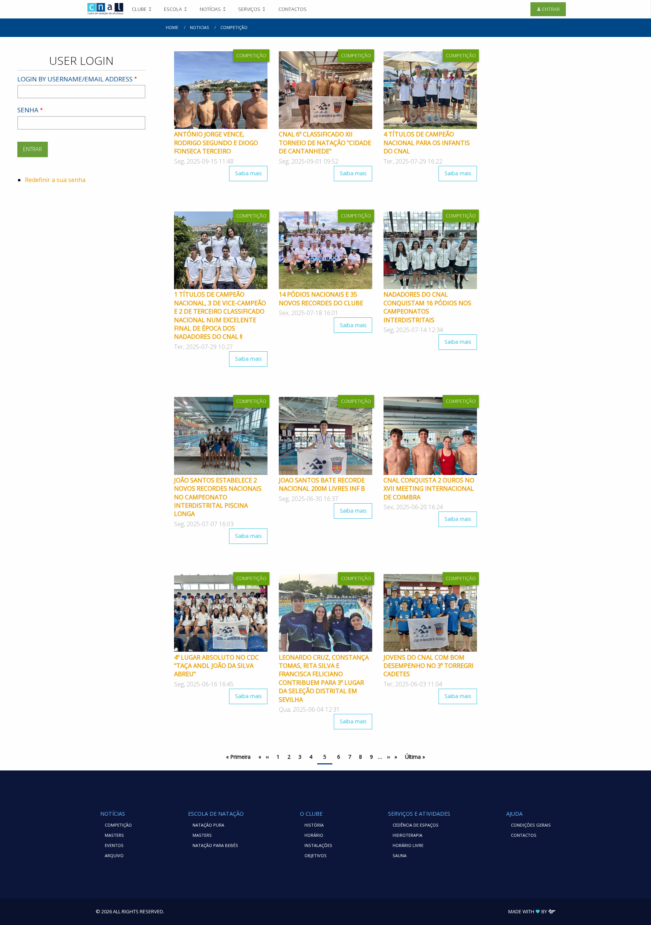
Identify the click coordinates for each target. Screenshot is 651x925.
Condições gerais (531, 825)
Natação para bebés (215, 845)
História (314, 825)
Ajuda (514, 813)
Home (172, 27)
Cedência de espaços (416, 825)
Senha (27, 110)
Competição (118, 825)
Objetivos (315, 855)
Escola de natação (216, 813)
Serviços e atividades (419, 813)
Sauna (399, 855)
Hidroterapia (407, 835)
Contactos (292, 9)
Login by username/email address (75, 79)
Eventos (114, 845)
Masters (114, 835)
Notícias (112, 813)
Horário (313, 835)
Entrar (551, 9)
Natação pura (208, 825)
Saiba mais (251, 175)
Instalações (318, 845)
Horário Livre (408, 845)
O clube (311, 813)
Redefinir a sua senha (55, 180)
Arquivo (114, 855)
